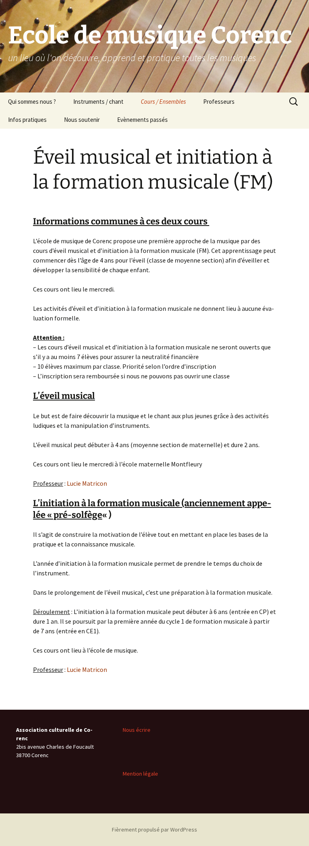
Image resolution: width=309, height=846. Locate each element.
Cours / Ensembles (163, 101)
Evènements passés (142, 119)
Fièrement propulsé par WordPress (154, 829)
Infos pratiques (27, 119)
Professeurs (219, 101)
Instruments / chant (98, 101)
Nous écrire (136, 729)
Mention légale (140, 773)
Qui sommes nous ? (32, 101)
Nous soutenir (82, 119)
